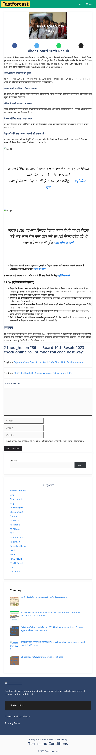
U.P (11, 567)
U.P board (15, 571)
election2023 (16, 511)
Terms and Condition (17, 716)
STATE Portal (16, 563)
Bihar (12, 494)
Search (13, 460)
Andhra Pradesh (18, 490)
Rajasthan (15, 541)
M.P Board (15, 528)
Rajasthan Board (18, 546)
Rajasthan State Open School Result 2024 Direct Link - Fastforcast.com (48, 362)
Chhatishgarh (16, 507)
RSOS (12, 554)
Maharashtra (16, 537)
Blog (12, 503)
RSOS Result (16, 558)
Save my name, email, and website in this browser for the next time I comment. (45, 440)
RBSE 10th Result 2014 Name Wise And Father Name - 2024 (43, 372)
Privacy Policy (12, 723)
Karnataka (15, 524)
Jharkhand (15, 520)
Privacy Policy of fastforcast (41, 739)
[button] (79, 4)
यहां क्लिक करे (63, 242)
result (13, 550)
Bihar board (16, 499)
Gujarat (14, 516)
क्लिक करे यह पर (40, 268)
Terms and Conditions (48, 743)
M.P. (12, 533)
